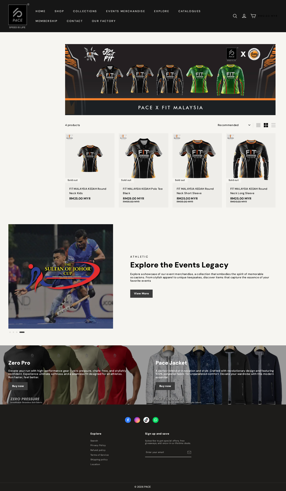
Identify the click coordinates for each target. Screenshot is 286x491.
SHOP (59, 11)
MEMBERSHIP (47, 21)
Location (95, 464)
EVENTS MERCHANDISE (125, 11)
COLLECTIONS (85, 11)
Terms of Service (99, 455)
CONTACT (75, 21)
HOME (40, 11)
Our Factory (104, 21)
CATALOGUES (189, 11)
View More (141, 293)
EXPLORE (161, 11)
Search (94, 441)
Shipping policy (99, 459)
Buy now (18, 386)
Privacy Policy (98, 445)
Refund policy (98, 450)
